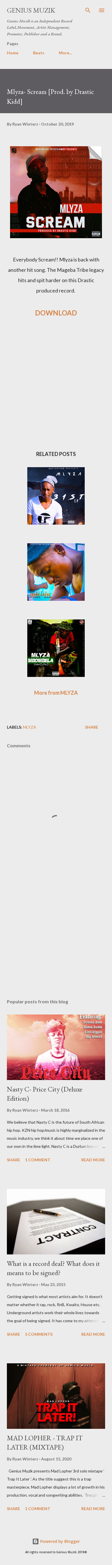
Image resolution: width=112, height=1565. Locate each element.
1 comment (37, 1159)
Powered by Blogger (59, 1541)
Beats (38, 52)
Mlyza (29, 727)
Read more (93, 1159)
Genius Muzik (31, 10)
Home (12, 52)
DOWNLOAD (56, 313)
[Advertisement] (56, 940)
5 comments (39, 1334)
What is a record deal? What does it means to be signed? (53, 1268)
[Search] (87, 10)
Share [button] (91, 727)
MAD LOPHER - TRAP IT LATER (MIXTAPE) (45, 1442)
